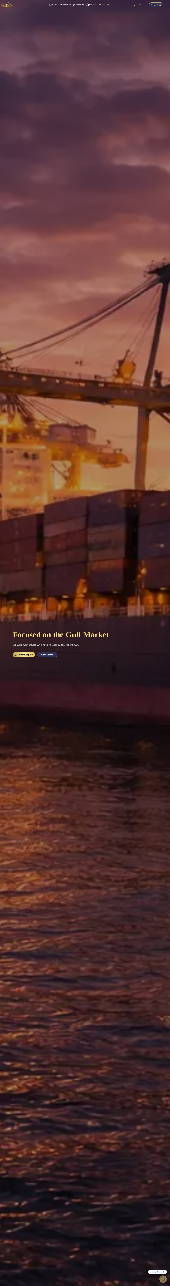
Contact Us (156, 5)
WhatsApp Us (26, 654)
